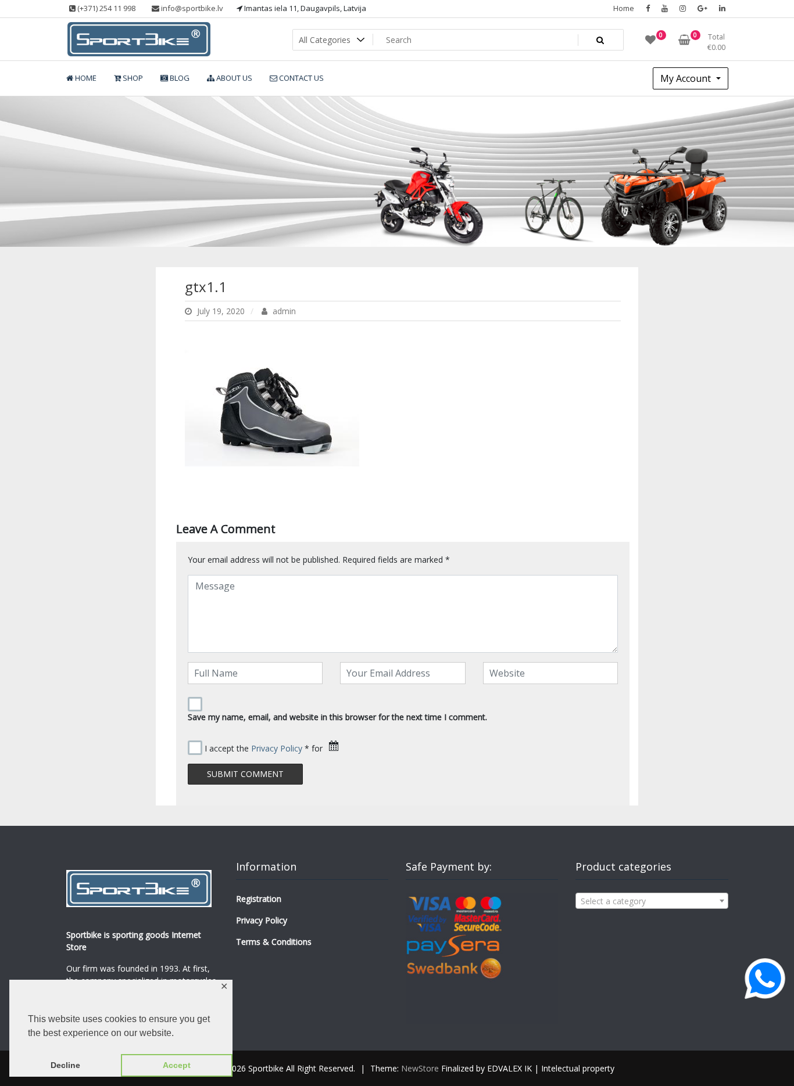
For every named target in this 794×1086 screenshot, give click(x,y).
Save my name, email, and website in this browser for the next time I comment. (337, 716)
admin (283, 311)
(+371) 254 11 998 (105, 8)
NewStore (420, 1068)
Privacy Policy (276, 748)
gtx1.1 (206, 286)
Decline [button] (65, 1065)
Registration (258, 898)
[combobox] (651, 901)
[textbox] (651, 901)
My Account (686, 78)
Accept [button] (177, 1065)
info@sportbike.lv (191, 8)
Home (623, 8)
